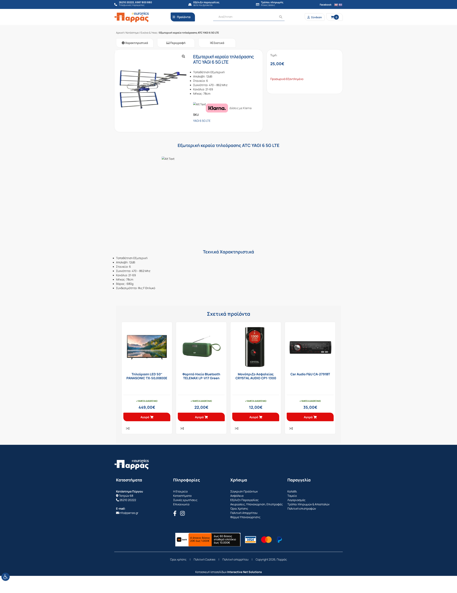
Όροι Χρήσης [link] (239, 509)
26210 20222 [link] (127, 500)
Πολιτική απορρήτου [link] (235, 559)
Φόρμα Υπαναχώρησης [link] (245, 517)
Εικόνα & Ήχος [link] (149, 32)
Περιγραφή (177, 43)
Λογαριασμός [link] (296, 500)
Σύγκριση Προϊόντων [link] (244, 491)
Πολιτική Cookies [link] (204, 559)
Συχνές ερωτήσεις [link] (185, 500)
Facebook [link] (326, 4)
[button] (183, 56)
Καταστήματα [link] (182, 496)
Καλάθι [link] (292, 491)
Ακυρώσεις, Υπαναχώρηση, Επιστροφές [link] (256, 504)
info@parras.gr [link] (128, 513)
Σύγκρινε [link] (127, 428)
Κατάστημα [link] (132, 32)
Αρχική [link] (120, 32)
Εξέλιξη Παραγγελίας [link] (244, 500)
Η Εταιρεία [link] (180, 491)
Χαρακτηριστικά (136, 43)
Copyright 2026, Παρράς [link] (271, 559)
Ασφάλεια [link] (236, 496)
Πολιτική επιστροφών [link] (301, 509)
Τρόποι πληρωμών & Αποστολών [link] (308, 504)
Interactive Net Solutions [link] (244, 572)
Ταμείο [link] (292, 496)
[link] (5, 577)
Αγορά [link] (144, 417)
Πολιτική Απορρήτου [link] (243, 513)
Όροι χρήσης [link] (178, 559)
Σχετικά (218, 43)
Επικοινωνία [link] (181, 504)
